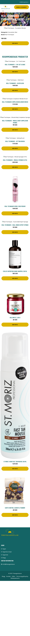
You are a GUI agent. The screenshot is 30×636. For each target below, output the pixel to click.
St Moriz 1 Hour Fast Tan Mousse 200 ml (15, 461)
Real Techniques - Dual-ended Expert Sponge (15, 225)
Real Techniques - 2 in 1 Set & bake (15, 64)
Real (16, 32)
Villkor (13, 576)
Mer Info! (15, 43)
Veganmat (5, 555)
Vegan (4, 549)
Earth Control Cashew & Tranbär (15, 508)
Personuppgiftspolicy (22, 576)
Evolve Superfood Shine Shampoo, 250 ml (15, 271)
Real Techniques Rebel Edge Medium (15, 206)
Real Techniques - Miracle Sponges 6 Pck (15, 160)
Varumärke (11, 32)
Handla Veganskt (21, 7)
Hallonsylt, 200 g (15, 317)
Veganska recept (7, 552)
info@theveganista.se (24, 2)
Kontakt (8, 576)
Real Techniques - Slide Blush (15, 83)
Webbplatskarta (15, 578)
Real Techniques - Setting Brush (15, 141)
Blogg (4, 558)
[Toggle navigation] (3, 11)
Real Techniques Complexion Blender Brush (15, 102)
